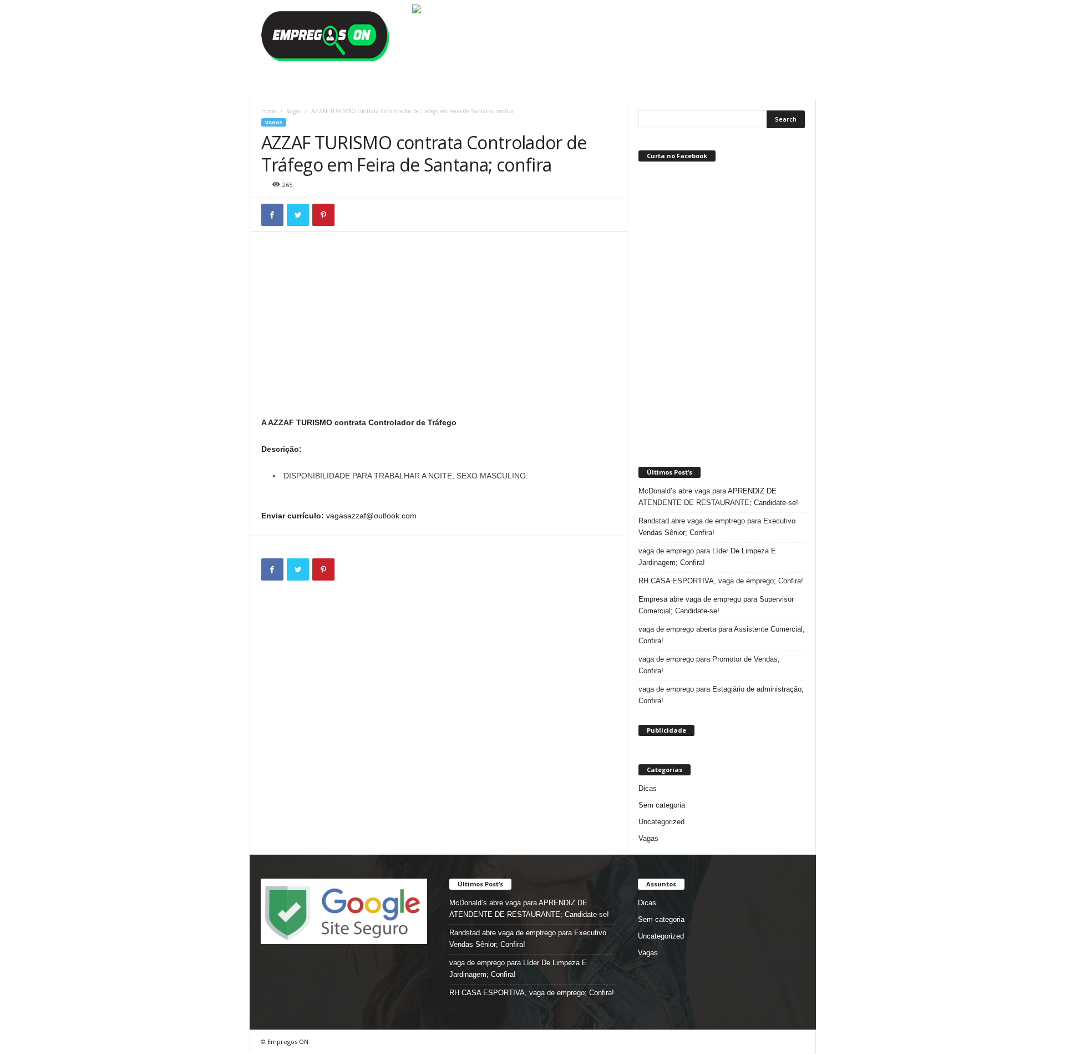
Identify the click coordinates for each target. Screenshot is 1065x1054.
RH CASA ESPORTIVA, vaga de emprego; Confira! (720, 581)
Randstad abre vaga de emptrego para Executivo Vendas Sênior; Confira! (716, 527)
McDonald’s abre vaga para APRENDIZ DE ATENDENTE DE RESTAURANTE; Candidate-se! (718, 497)
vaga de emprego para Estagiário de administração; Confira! (721, 695)
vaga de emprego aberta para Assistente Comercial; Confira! (721, 635)
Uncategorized (661, 822)
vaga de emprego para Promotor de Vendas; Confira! (709, 665)
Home (268, 111)
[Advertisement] (438, 332)
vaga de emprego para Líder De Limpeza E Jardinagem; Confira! (707, 557)
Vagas (294, 111)
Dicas (647, 788)
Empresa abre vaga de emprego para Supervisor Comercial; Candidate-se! (716, 605)
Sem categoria (661, 805)
